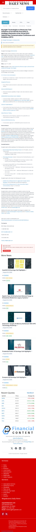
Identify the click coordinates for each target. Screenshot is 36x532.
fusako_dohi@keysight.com (7, 240)
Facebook (27, 211)
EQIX (7, 308)
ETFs (21, 22)
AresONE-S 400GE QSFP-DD (12, 135)
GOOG (3, 408)
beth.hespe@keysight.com (6, 231)
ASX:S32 (8, 280)
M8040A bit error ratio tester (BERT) (22, 100)
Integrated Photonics (5, 82)
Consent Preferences (7, 531)
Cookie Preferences (13, 525)
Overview (5, 26)
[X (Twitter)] (12, 448)
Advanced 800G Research (6, 89)
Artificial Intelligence (9, 305)
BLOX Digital (13, 527)
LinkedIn (32, 211)
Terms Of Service (17, 443)
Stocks (13, 22)
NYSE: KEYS (13, 50)
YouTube (8, 213)
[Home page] (19, 3)
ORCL (3, 418)
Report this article (7, 250)
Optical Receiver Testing (6, 113)
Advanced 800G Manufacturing (8, 120)
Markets (5, 22)
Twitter (2, 213)
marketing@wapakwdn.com (13, 509)
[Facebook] (16, 448)
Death (7, 277)
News (10, 26)
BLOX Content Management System (20, 526)
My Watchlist (18, 13)
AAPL (3, 401)
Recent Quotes (6, 13)
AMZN (3, 398)
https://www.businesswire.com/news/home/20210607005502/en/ (15, 220)
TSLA (3, 421)
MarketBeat (6, 275)
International (22, 26)
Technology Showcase (7, 157)
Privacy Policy (27, 442)
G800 (4, 101)
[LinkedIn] (20, 448)
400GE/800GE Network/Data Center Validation (11, 96)
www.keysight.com (16, 207)
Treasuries (28, 26)
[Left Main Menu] (3, 2)
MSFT (3, 413)
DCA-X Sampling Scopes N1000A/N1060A (10, 137)
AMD (3, 403)
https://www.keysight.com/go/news (14, 211)
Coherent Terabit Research (7, 104)
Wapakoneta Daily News (20, 521)
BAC (3, 406)
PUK (7, 361)
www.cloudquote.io (18, 438)
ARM (7, 335)
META (3, 411)
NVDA (3, 416)
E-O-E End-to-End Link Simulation (8, 75)
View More (30, 393)
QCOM (10, 335)
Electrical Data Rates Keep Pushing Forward (12, 149)
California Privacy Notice (22, 523)
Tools (28, 22)
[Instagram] (24, 448)
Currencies (15, 26)
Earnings (10, 277)
